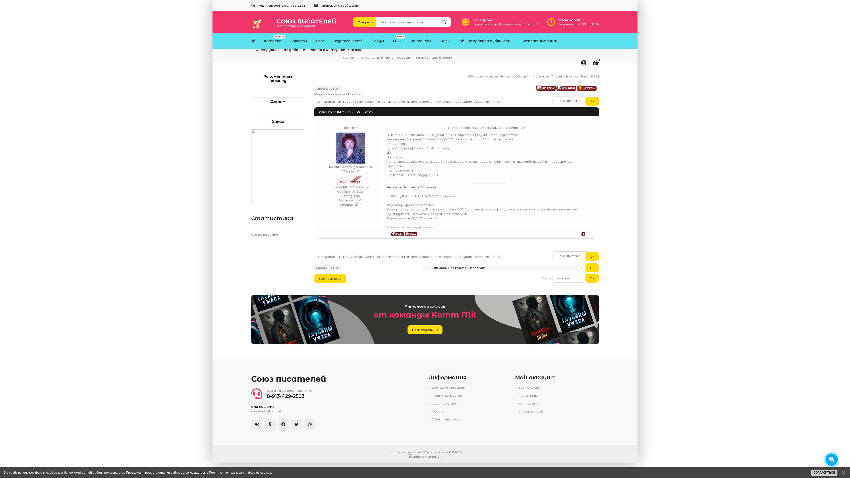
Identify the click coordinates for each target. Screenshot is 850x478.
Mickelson (355, 94)
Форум (437, 411)
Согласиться (824, 472)
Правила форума (564, 76)
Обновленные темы (483, 76)
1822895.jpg (418, 175)
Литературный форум (335, 101)
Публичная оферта (447, 419)
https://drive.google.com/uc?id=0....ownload (418, 148)
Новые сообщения (515, 76)
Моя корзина (528, 403)
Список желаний (531, 411)
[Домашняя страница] (411, 234)
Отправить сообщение (340, 5)
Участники (540, 76)
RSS (594, 76)
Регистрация (528, 395)
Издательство (443, 403)
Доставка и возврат (448, 387)
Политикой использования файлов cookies (240, 472)
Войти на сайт (530, 387)
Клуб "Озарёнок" (368, 101)
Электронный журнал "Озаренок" (464, 101)
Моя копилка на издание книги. (410, 227)
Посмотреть (423, 330)
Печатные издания (446, 395)
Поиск (584, 76)
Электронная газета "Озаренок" (409, 101)
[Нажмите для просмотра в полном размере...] (388, 152)
